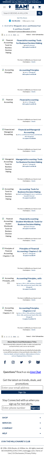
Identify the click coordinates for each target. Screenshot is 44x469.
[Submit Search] (39, 13)
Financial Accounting (29, 100)
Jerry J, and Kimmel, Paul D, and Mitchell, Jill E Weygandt (30, 135)
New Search (11, 31)
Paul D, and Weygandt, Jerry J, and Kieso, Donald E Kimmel (30, 195)
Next (14, 34)
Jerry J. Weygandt (30, 72)
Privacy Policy (30, 453)
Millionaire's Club (28, 21)
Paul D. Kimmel (30, 45)
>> (18, 34)
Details (33, 62)
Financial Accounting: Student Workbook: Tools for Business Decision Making (29, 222)
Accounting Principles (29, 70)
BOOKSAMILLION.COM (11, 451)
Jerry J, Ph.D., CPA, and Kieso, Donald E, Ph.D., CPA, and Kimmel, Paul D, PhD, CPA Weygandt (29, 285)
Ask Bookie (16, 21)
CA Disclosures (18, 453)
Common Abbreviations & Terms (26, 31)
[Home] (22, 7)
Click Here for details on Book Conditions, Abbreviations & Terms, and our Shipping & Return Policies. (22, 354)
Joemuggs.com (28, 451)
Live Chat (35, 371)
